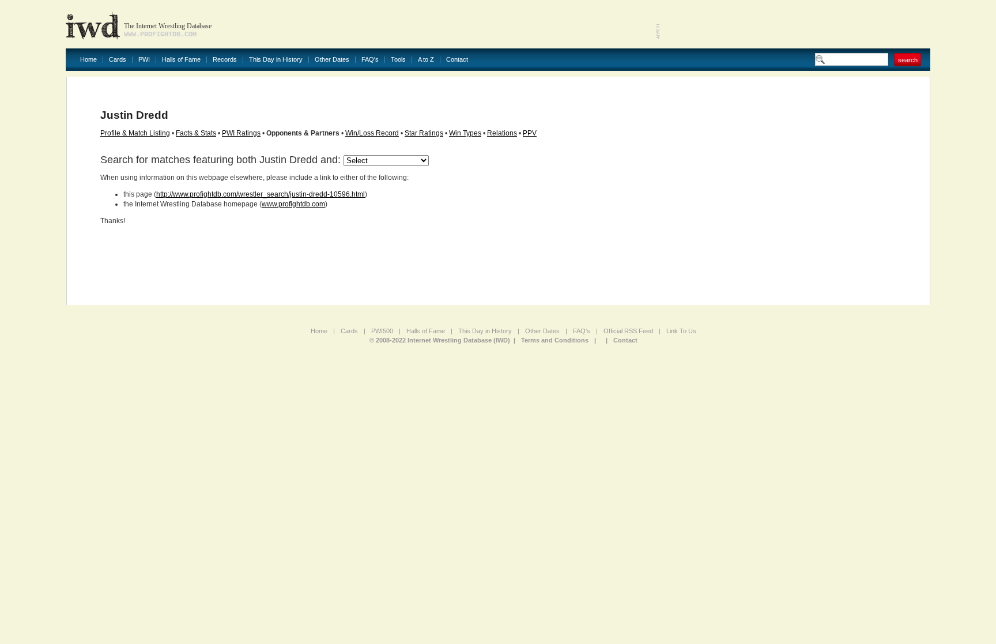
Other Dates (332, 60)
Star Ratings (424, 133)
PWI (144, 60)
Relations (502, 133)
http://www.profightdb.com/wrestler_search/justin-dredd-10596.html (260, 194)
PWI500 (382, 330)
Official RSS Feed (628, 330)
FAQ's (370, 60)
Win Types (465, 133)
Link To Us (681, 330)
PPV (530, 133)
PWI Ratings (241, 133)
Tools (398, 60)
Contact (457, 60)
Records (225, 60)
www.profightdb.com (293, 204)
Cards (117, 60)
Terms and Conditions (554, 340)
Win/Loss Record (372, 133)
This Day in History (276, 60)
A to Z (426, 60)
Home (88, 60)
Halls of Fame (181, 60)
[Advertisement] (795, 23)
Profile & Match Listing (135, 133)
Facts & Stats (196, 133)
